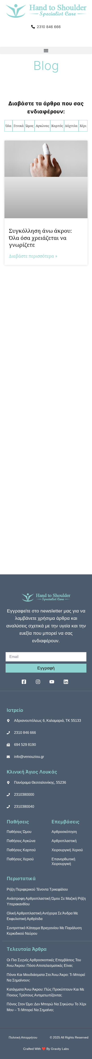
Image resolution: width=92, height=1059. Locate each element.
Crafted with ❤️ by (37, 1049)
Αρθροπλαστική (64, 841)
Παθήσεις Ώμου (19, 832)
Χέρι (83, 126)
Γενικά (19, 126)
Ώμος (29, 126)
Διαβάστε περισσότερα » (33, 256)
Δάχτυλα (71, 126)
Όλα (8, 126)
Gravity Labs (60, 1049)
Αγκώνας (42, 126)
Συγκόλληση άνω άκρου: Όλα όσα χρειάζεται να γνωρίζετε (40, 237)
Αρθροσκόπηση (64, 832)
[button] (46, 50)
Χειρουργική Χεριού (67, 850)
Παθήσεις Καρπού (21, 850)
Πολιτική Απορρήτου (23, 1037)
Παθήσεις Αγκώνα (21, 841)
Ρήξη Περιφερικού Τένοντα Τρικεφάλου (37, 889)
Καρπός (57, 126)
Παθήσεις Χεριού (20, 859)
